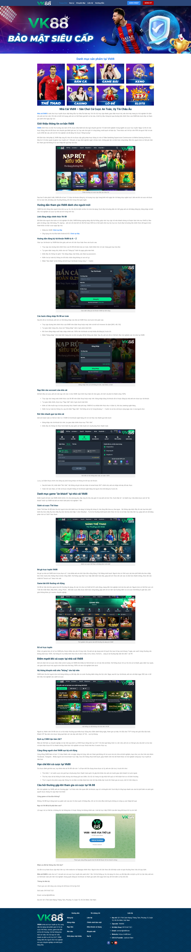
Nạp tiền (70, 927)
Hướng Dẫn (99, 3)
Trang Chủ (63, 3)
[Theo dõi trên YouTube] (115, 942)
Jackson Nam (128, 938)
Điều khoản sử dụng (94, 927)
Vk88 (39, 128)
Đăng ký (70, 918)
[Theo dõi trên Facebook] (108, 942)
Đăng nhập (71, 922)
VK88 (39, 924)
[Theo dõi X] (112, 942)
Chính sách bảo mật (94, 922)
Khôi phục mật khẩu (74, 936)
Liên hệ (90, 3)
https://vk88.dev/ (125, 934)
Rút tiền (70, 931)
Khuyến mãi (91, 931)
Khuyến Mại (80, 3)
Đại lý (89, 936)
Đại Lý (71, 3)
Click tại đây (57, 230)
